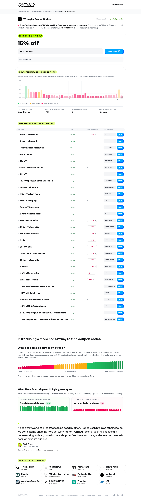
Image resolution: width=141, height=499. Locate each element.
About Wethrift (117, 5)
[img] (70, 90)
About (41, 495)
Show (120, 134)
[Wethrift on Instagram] (118, 495)
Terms (106, 495)
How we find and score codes (29, 450)
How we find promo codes (69, 495)
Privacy (99, 495)
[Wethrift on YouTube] (122, 495)
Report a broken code (88, 495)
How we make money (68, 12)
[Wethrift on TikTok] (114, 495)
